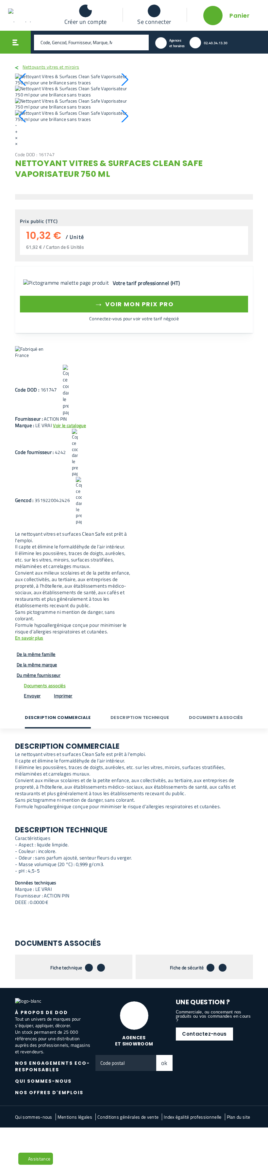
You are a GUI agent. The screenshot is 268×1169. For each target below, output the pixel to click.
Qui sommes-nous (33, 1116)
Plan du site (238, 1116)
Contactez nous (63, 1138)
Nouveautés (30, 1138)
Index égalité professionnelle (192, 1116)
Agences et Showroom (134, 1040)
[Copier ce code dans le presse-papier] (66, 390)
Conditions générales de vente (128, 1116)
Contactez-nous (204, 1033)
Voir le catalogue (69, 425)
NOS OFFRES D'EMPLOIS (49, 1092)
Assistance (39, 1158)
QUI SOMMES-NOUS (43, 1081)
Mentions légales (75, 1116)
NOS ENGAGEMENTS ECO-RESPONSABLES (52, 1066)
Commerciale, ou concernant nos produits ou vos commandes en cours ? (213, 1016)
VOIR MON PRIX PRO (134, 303)
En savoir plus (29, 638)
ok (164, 1063)
